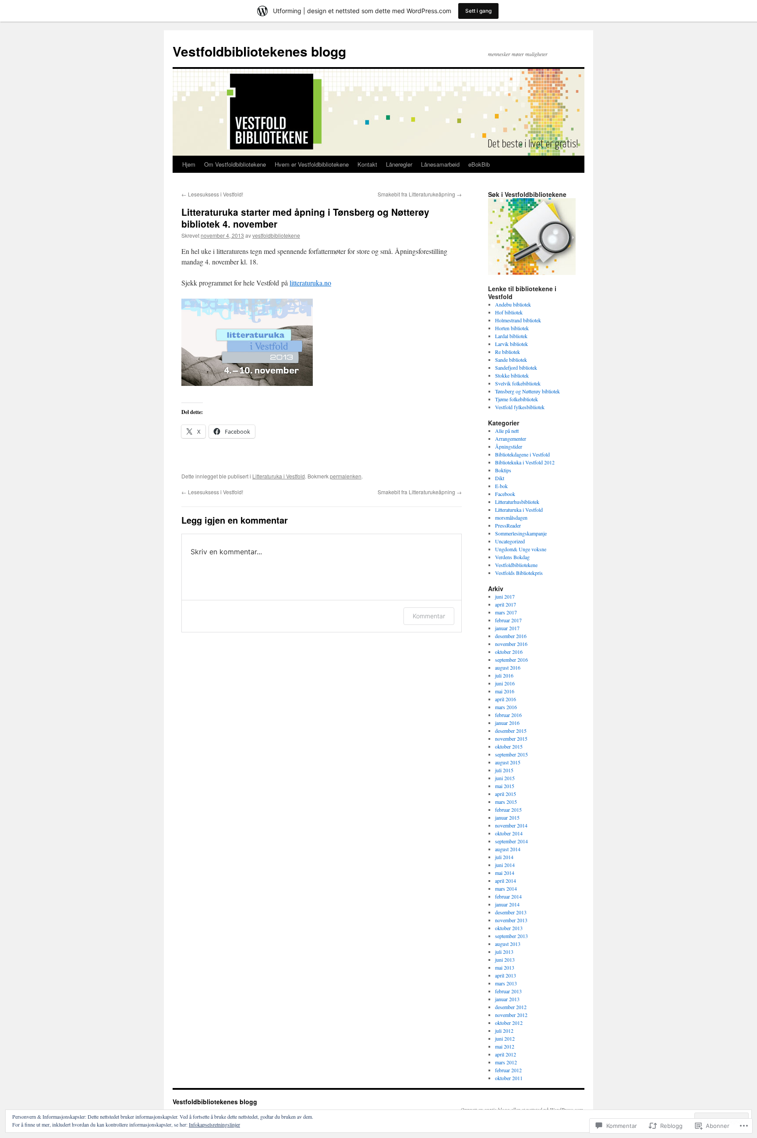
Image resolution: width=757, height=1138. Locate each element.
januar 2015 (507, 817)
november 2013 (511, 920)
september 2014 (511, 841)
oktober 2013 (509, 927)
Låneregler (399, 164)
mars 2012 (506, 1062)
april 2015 (505, 793)
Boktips (503, 470)
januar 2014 (507, 904)
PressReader (508, 525)
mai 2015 (504, 785)
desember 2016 (511, 635)
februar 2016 (508, 714)
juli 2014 (504, 856)
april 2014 (505, 880)
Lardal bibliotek (511, 335)
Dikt (499, 478)
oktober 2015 (509, 746)
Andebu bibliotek (513, 304)
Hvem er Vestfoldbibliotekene (312, 164)
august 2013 (507, 943)
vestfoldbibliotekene (276, 235)
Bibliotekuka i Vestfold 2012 (525, 462)
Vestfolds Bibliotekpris (519, 572)
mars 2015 (506, 801)
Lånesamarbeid (440, 164)
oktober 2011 (509, 1077)
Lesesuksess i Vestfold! (212, 194)
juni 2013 (505, 959)
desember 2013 (511, 912)
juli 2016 (504, 675)
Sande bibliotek (511, 359)
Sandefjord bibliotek (516, 367)
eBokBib (479, 164)
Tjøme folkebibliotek (516, 399)
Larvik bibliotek (511, 343)
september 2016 (511, 659)
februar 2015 (508, 809)
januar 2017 (507, 627)
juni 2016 (505, 683)
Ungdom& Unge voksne (520, 549)
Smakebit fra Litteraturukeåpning (420, 194)
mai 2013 (504, 967)
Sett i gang (478, 10)
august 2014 (507, 849)
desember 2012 (511, 1006)
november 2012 (511, 1014)
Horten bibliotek (512, 328)
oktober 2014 (509, 833)
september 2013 (511, 935)
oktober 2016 (509, 651)
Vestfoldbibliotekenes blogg (259, 51)
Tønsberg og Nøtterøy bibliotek (527, 391)
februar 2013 (508, 991)
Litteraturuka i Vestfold (278, 476)
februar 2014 (508, 896)
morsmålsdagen (511, 517)
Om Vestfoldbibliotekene (235, 164)
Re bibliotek (507, 351)
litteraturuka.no (310, 282)
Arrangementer (510, 438)
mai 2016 (504, 691)
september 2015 (511, 754)
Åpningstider (508, 446)
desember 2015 (511, 730)
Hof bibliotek (509, 312)
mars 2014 (506, 888)
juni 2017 (505, 596)
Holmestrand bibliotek (518, 320)
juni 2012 (505, 1038)
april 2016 (505, 699)
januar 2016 (507, 722)
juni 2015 (505, 777)
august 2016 (507, 667)
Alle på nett (507, 430)
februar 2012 (508, 1070)
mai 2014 (504, 872)
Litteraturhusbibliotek (517, 501)
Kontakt (367, 164)
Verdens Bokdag (512, 556)
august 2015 (507, 762)
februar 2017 (508, 620)
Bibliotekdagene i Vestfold (522, 454)
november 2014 (511, 825)
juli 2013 (504, 951)
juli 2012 (504, 1030)
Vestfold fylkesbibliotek (520, 406)
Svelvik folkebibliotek (518, 383)
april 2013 (505, 975)
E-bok (501, 485)
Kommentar (429, 616)
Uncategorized (510, 541)
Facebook (505, 493)
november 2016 (511, 643)
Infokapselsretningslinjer (214, 1124)
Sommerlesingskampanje (521, 533)
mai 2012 (504, 1046)
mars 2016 (506, 706)
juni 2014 (505, 864)
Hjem (188, 164)
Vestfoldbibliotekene (516, 564)
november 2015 (511, 738)
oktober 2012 (509, 1022)
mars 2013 (506, 983)
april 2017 (505, 604)
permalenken (345, 476)
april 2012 (505, 1054)
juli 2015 (504, 770)
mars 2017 (506, 612)
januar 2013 (507, 998)
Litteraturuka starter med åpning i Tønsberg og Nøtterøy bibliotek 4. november (305, 217)
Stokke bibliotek (512, 375)
